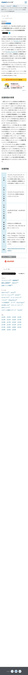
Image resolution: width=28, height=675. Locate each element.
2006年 (3, 330)
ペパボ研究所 (5, 302)
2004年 (14, 330)
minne (13, 292)
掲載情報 (15, 280)
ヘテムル (4, 300)
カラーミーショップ (7, 295)
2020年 (14, 320)
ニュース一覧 (6, 269)
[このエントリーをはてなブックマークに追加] (9, 33)
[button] (25, 2)
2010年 (3, 327)
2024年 (14, 317)
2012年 (14, 325)
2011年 (19, 325)
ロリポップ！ (8, 23)
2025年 (9, 317)
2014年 (3, 325)
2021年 (9, 320)
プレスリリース (6, 280)
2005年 (9, 330)
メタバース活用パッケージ (8, 310)
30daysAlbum (12, 300)
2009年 (9, 327)
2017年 (9, 322)
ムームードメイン (16, 297)
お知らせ (3, 23)
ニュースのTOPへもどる (7, 18)
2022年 (3, 320)
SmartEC (20, 310)
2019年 (19, 320)
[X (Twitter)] (12, 671)
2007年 (19, 327)
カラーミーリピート (17, 305)
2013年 (9, 325)
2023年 (19, 317)
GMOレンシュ (5, 307)
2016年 (14, 322)
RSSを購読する (21, 273)
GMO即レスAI (5, 305)
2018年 (3, 322)
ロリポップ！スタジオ (11, 52)
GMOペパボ (5, 292)
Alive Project (20, 302)
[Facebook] (16, 671)
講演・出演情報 (6, 283)
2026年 (3, 317)
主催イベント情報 (7, 285)
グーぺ (13, 302)
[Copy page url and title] (19, 671)
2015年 (19, 322)
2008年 (14, 327)
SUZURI (18, 295)
